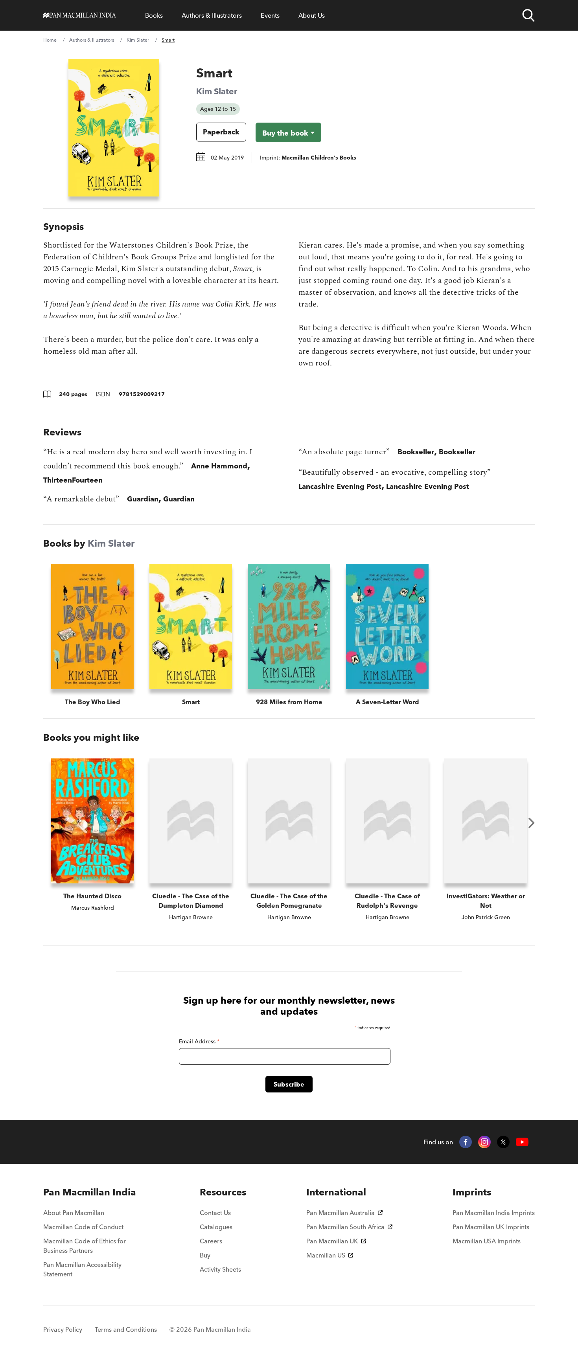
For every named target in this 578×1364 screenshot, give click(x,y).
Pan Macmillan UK (332, 1241)
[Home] (79, 15)
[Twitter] (503, 1142)
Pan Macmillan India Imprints (494, 1213)
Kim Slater (138, 40)
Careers (211, 1241)
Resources (223, 1192)
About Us (311, 15)
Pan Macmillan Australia (340, 1213)
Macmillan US (325, 1255)
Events (270, 15)
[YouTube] (522, 1142)
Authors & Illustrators (212, 15)
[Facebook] (465, 1142)
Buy (205, 1255)
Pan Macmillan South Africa (345, 1227)
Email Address (199, 1041)
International (336, 1192)
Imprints (472, 1192)
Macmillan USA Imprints (487, 1241)
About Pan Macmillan (73, 1213)
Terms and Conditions (126, 1329)
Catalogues (216, 1227)
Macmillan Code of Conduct (83, 1227)
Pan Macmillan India (89, 1192)
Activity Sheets (220, 1269)
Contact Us (215, 1213)
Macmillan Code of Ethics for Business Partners (84, 1245)
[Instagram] (484, 1142)
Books (154, 15)
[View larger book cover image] (113, 127)
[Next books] (531, 822)
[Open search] (528, 15)
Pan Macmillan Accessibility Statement (82, 1269)
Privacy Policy (62, 1329)
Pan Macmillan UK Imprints (491, 1227)
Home (50, 40)
